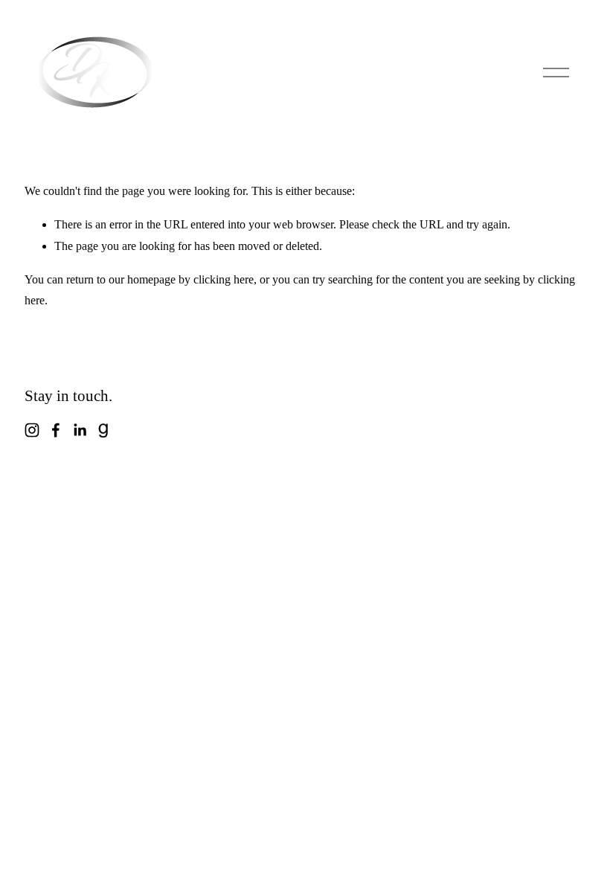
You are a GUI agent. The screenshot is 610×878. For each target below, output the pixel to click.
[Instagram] (32, 430)
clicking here (223, 279)
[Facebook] (55, 430)
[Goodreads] (103, 430)
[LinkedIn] (79, 430)
